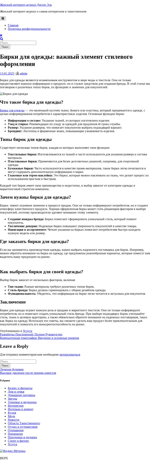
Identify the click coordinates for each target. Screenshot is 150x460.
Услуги (27, 331)
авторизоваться (70, 354)
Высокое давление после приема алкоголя (28, 373)
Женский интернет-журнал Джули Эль (26, 4)
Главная (13, 25)
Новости (13, 419)
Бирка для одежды (12, 110)
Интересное (16, 405)
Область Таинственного (24, 423)
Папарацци (15, 433)
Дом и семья (16, 391)
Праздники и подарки (22, 437)
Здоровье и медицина (22, 402)
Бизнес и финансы (20, 388)
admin (23, 73)
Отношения (15, 430)
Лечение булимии (12, 369)
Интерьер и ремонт (20, 409)
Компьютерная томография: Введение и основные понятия (39, 338)
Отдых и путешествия (22, 426)
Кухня (12, 412)
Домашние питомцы (21, 395)
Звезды (12, 398)
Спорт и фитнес (18, 440)
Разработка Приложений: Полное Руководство (31, 334)
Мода (11, 416)
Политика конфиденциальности (29, 28)
